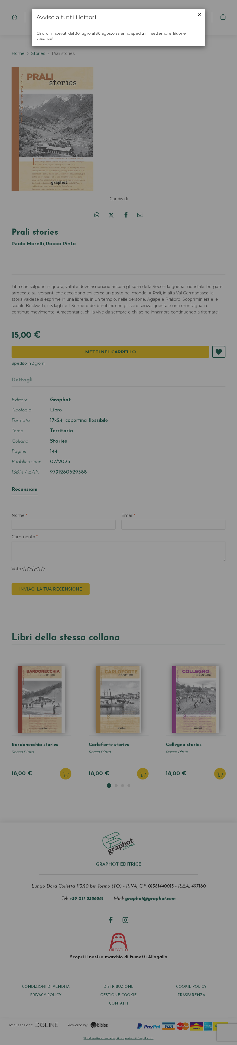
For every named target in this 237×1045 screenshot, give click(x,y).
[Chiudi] (199, 14)
